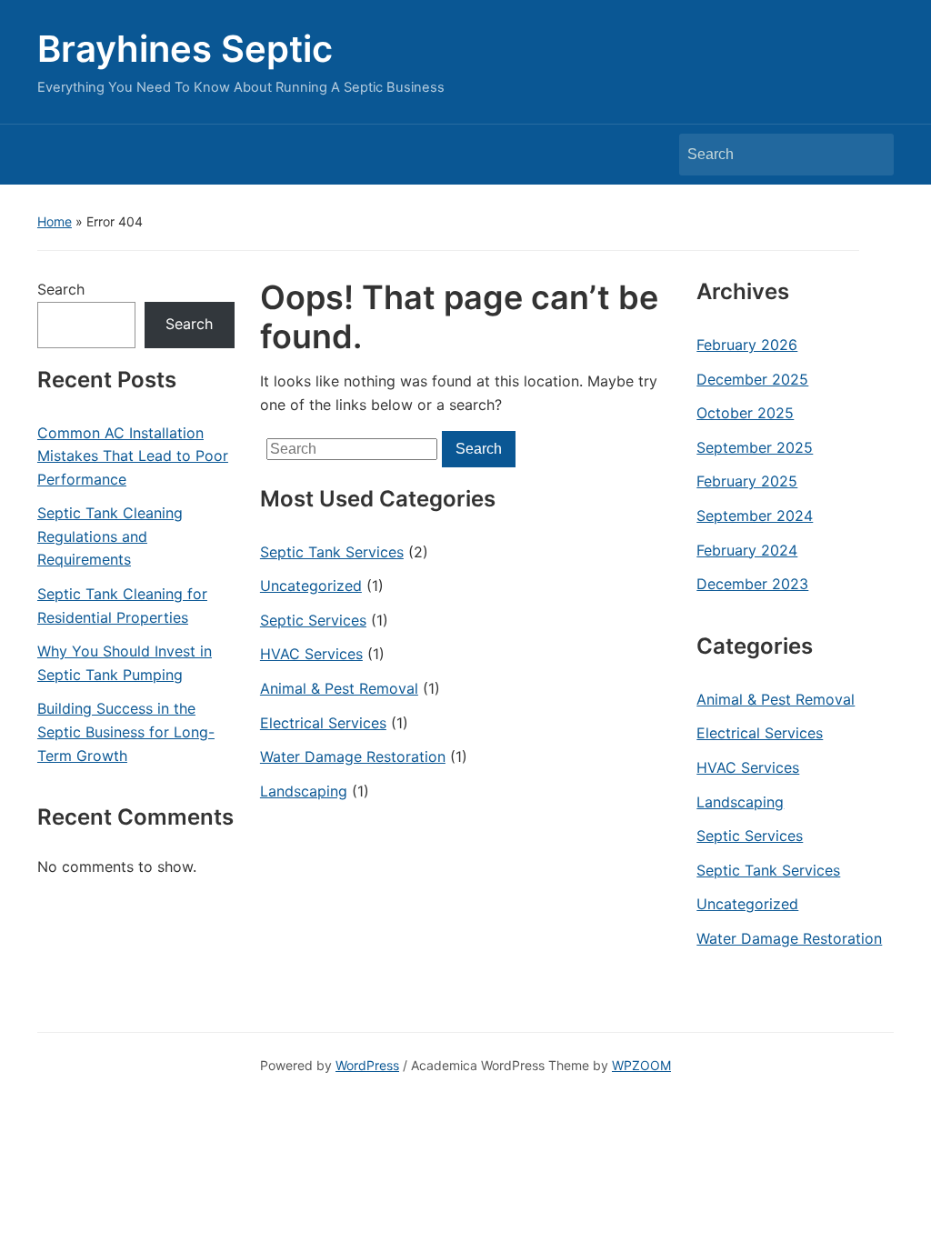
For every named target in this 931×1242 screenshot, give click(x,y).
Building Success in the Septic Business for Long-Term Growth (126, 731)
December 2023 (752, 584)
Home (54, 221)
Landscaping (303, 791)
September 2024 (754, 515)
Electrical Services (323, 723)
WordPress (367, 1065)
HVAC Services (311, 654)
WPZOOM (641, 1065)
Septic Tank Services (332, 552)
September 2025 (754, 447)
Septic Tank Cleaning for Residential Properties (122, 605)
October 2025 (745, 413)
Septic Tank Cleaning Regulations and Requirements (110, 536)
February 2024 (746, 550)
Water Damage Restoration (352, 756)
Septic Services (313, 620)
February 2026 (746, 345)
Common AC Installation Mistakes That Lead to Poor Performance (132, 456)
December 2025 (752, 379)
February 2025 (746, 481)
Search (871, 154)
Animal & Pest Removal (339, 688)
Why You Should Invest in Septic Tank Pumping (124, 663)
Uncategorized (311, 585)
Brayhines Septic (185, 48)
